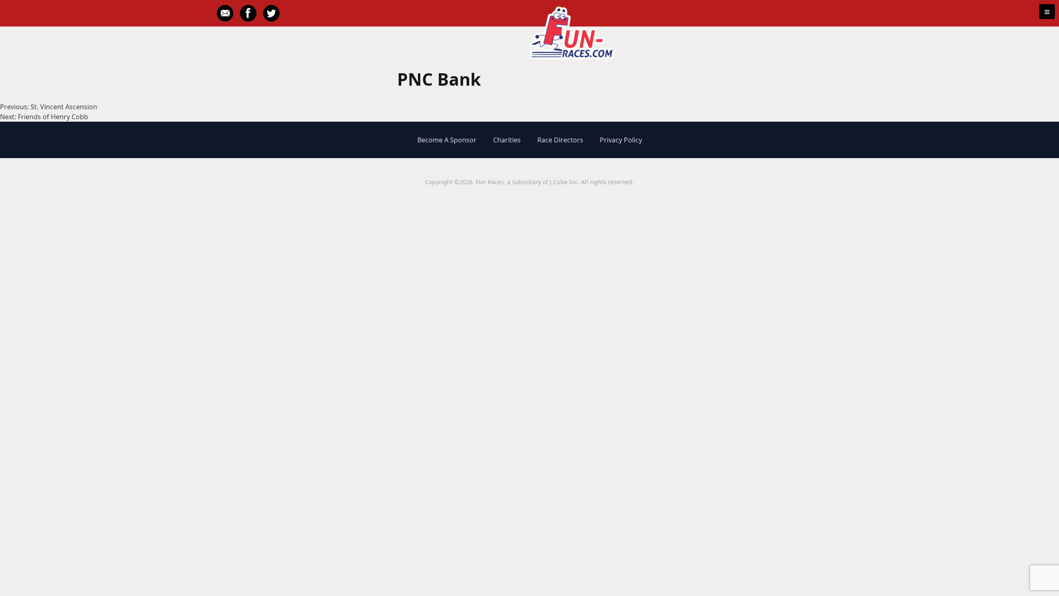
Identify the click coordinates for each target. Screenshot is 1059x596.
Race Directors (560, 139)
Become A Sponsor (447, 139)
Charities (507, 139)
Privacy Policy (621, 139)
